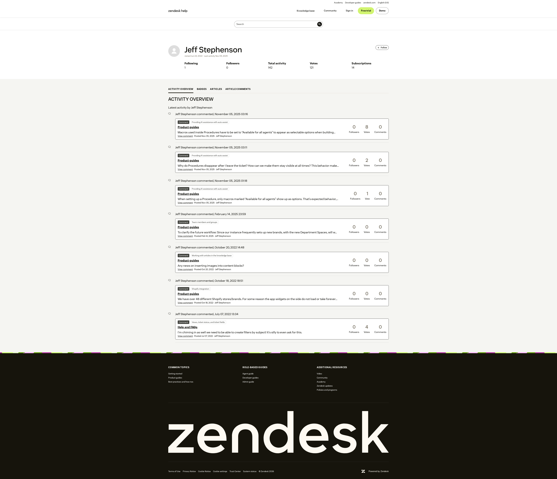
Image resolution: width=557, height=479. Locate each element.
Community (330, 10)
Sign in (349, 10)
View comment (185, 136)
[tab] (180, 89)
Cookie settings (220, 471)
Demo (382, 10)
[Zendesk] (278, 432)
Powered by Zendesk (379, 471)
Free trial (366, 10)
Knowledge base (306, 10)
